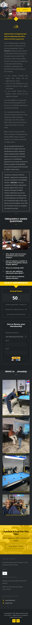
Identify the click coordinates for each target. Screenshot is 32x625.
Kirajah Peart (8, 603)
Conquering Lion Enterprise (16, 617)
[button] (16, 255)
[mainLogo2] (4, 2)
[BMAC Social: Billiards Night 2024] (16, 418)
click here (14, 182)
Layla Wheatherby (10, 600)
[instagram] (18, 620)
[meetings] (16, 230)
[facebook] (14, 620)
